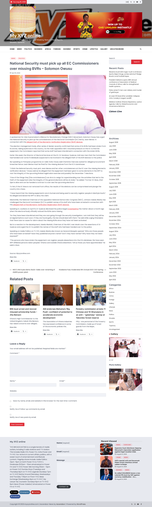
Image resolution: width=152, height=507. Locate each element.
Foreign (57, 49)
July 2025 (112, 191)
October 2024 (114, 224)
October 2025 (114, 179)
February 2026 (114, 165)
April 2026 (112, 157)
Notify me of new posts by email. (23, 417)
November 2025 (114, 176)
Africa (48, 49)
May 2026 (112, 153)
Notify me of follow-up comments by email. (27, 409)
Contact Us (63, 486)
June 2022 (112, 272)
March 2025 (113, 205)
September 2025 (115, 183)
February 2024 (114, 254)
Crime (84, 49)
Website (13, 391)
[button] (111, 346)
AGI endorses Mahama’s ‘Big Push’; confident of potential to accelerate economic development (57, 313)
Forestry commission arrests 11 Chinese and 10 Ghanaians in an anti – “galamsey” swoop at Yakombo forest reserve (91, 313)
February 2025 (114, 209)
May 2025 (112, 198)
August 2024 (113, 231)
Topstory (112, 326)
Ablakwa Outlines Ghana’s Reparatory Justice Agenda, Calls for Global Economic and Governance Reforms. (125, 104)
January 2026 (114, 168)
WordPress (81, 504)
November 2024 (115, 220)
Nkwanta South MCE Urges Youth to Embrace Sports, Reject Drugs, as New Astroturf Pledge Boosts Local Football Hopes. (125, 74)
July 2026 (112, 146)
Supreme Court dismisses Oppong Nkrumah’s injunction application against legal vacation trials (128, 450)
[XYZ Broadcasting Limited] (125, 390)
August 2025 (113, 187)
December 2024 (115, 217)
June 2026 (113, 150)
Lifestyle (94, 49)
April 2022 (112, 280)
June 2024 (113, 239)
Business (38, 49)
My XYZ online (25, 35)
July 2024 (112, 235)
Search (112, 58)
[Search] (140, 49)
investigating (73, 209)
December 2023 (115, 261)
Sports (76, 49)
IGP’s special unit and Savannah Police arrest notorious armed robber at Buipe (127, 462)
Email (62, 381)
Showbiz (67, 49)
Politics (28, 49)
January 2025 (114, 213)
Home (12, 49)
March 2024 (113, 250)
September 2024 (115, 228)
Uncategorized (117, 49)
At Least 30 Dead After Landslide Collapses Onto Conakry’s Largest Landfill (124, 97)
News (19, 49)
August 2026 (113, 142)
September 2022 (115, 268)
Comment (14, 353)
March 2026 (113, 161)
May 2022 (112, 276)
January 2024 (114, 257)
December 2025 (115, 172)
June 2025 (112, 194)
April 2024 (112, 246)
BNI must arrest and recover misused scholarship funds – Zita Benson (23, 312)
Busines (111, 292)
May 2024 (112, 242)
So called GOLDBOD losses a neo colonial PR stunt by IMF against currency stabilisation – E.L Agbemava (127, 476)
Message (61, 460)
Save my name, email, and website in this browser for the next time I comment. (45, 401)
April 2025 (112, 202)
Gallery (103, 49)
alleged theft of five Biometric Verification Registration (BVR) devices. (54, 142)
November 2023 (114, 265)
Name (13, 381)
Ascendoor (60, 504)
